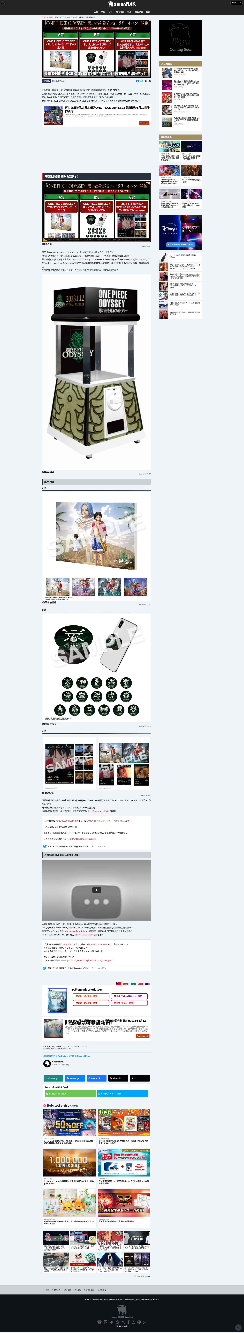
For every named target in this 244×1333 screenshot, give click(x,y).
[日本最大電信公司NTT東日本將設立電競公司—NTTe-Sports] (191, 146)
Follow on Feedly (57, 1093)
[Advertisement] (96, 151)
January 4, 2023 (100, 846)
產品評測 (139, 11)
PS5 (72, 1056)
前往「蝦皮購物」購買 (87, 996)
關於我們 (57, 1290)
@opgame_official (101, 811)
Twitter (148, 246)
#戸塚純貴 (67, 944)
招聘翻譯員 (102, 1290)
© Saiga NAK (122, 1326)
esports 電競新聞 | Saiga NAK (122, 1317)
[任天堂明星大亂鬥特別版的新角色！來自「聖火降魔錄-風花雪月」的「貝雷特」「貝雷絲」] (169, 146)
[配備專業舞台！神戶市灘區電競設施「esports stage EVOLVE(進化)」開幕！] (169, 194)
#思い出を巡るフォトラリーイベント (104, 820)
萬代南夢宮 (50, 1056)
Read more (142, 1036)
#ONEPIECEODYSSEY (65, 820)
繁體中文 (235, 2)
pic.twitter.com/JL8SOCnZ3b (83, 838)
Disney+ (147, 1276)
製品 (129, 11)
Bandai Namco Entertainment (76, 931)
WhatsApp (53, 1078)
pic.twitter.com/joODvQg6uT (99, 960)
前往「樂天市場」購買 (87, 1003)
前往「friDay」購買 (124, 1003)
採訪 (148, 11)
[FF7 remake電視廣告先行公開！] (191, 170)
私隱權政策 (90, 1290)
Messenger (75, 1078)
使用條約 (78, 1290)
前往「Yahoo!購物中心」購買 (129, 996)
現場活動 (120, 11)
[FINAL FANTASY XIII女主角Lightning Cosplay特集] (191, 194)
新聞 (103, 11)
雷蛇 (138, 1276)
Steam (79, 1056)
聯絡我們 (67, 1290)
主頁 (96, 11)
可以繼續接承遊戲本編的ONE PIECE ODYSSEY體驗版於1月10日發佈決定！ (96, 115)
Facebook (95, 1078)
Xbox (87, 1056)
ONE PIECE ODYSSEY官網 (85, 934)
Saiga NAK (122, 4)
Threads (117, 1078)
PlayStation (62, 1056)
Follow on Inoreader (111, 1093)
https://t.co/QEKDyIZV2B (76, 960)
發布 (111, 11)
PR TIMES (147, 474)
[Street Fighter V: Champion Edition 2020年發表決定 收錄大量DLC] (169, 170)
